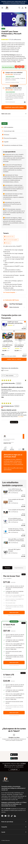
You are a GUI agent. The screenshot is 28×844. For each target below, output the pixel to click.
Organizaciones (19, 567)
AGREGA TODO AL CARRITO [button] (14, 359)
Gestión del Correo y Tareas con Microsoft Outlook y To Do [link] (16, 529)
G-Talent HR (14, 769)
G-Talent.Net (7, 840)
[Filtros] (2, 375)
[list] (14, 19)
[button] (25, 7)
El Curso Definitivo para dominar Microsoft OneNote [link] (15, 519)
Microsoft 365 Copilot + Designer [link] (14, 550)
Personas (7, 567)
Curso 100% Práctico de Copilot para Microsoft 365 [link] (7, 345)
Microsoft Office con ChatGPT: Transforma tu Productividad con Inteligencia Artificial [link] (16, 539)
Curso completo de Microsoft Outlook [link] (19, 345)
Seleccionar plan (14, 612)
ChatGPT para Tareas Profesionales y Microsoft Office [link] (15, 322)
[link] (4, 325)
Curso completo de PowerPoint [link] (16, 509)
